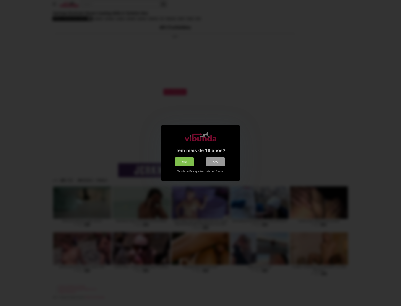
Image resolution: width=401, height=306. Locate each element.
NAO (215, 161)
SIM (184, 161)
